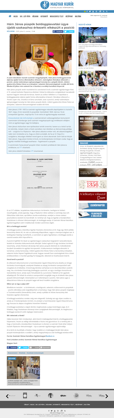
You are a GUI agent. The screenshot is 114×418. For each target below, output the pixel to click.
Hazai (16, 16)
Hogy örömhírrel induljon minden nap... (91, 121)
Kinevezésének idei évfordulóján (20, 118)
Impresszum (42, 416)
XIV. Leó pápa (25, 16)
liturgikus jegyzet (98, 148)
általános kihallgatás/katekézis (90, 160)
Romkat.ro (50, 336)
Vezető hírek (85, 24)
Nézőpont (69, 16)
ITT (20, 147)
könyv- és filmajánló (86, 146)
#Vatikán (22, 353)
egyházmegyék (86, 153)
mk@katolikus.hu (72, 414)
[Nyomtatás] (45, 348)
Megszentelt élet (57, 16)
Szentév (90, 155)
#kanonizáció (12, 353)
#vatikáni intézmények (35, 353)
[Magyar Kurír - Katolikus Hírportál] (57, 9)
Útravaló (97, 151)
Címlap (26, 404)
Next (106, 396)
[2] (41, 75)
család (91, 162)
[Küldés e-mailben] (34, 348)
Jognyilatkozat (57, 416)
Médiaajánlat (50, 416)
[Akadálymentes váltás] (85, 12)
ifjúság (90, 148)
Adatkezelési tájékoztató (68, 416)
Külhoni (35, 16)
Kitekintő (44, 16)
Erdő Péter (97, 155)
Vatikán (99, 157)
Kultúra (78, 16)
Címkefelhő (84, 143)
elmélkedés (83, 162)
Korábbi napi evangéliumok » (98, 138)
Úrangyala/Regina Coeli (88, 157)
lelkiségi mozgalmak (87, 151)
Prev (7, 396)
